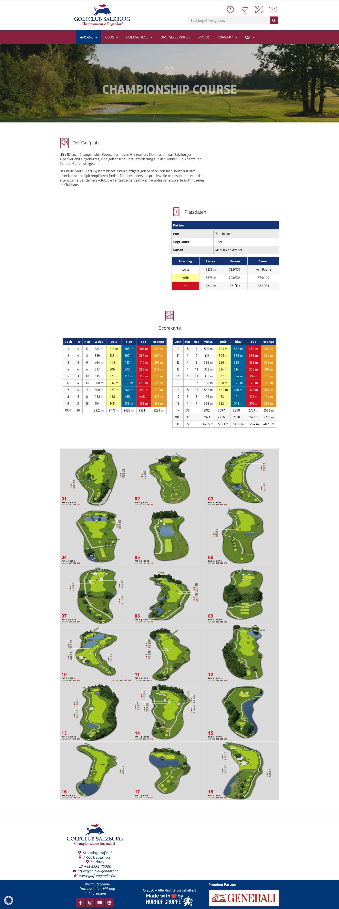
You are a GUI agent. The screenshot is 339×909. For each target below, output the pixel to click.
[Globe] (109, 902)
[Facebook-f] (80, 902)
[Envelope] (99, 902)
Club (109, 37)
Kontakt (225, 37)
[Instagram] (90, 902)
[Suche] (274, 20)
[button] (8, 900)
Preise (204, 37)
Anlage (86, 37)
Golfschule (137, 37)
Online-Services (175, 37)
